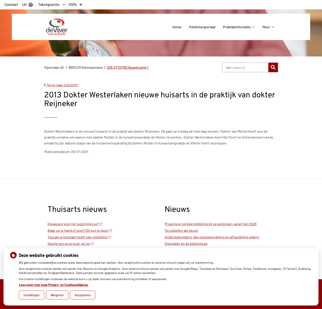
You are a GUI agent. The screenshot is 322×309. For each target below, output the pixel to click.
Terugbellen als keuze (181, 230)
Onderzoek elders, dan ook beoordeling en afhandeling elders (212, 237)
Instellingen (31, 295)
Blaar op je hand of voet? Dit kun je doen (78, 230)
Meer (266, 27)
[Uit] (32, 4)
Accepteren (83, 295)
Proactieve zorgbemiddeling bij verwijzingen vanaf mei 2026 (211, 224)
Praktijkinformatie (237, 27)
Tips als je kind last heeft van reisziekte (78, 237)
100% (72, 5)
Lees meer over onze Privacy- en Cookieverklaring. (53, 285)
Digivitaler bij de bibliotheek (186, 243)
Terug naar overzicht (62, 85)
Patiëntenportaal (202, 27)
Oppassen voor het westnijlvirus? (73, 224)
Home (176, 27)
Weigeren (57, 295)
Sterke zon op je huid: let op (69, 243)
